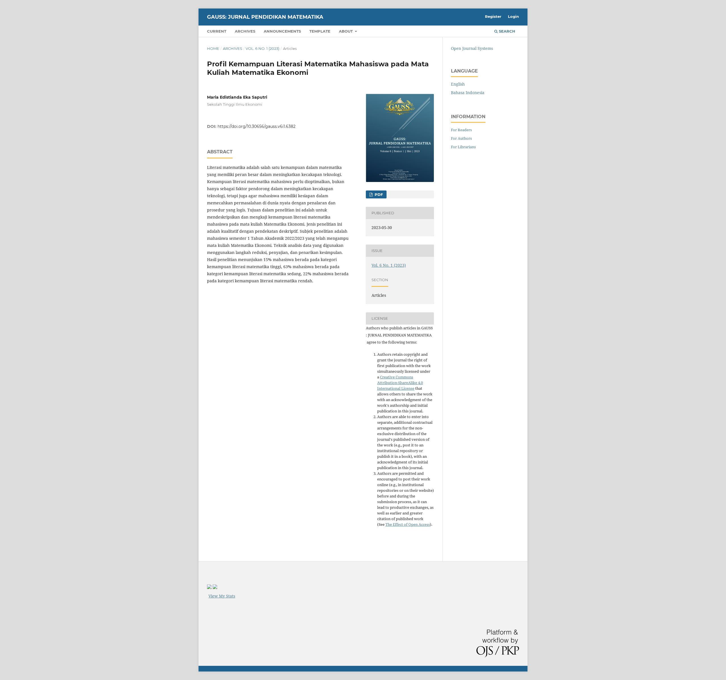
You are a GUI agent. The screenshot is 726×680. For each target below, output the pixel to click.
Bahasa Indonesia (467, 92)
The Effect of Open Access (407, 524)
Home (213, 48)
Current (216, 31)
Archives (245, 31)
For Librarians (463, 146)
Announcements (282, 31)
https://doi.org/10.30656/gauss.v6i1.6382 (257, 126)
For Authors (461, 138)
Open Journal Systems (472, 48)
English (458, 84)
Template (319, 31)
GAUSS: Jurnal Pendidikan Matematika (265, 17)
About (346, 31)
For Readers (461, 129)
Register (493, 16)
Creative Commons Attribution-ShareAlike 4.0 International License (400, 382)
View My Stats (221, 596)
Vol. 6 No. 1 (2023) (262, 48)
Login (513, 16)
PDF (378, 194)
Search (506, 31)
